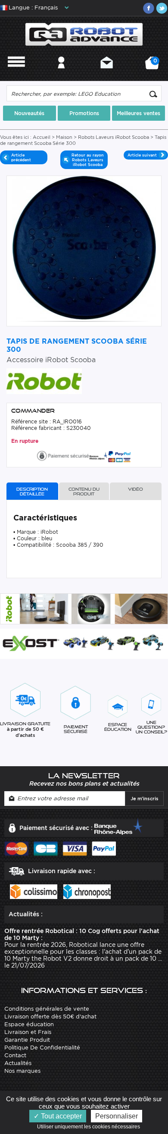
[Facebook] (148, 8)
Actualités (17, 1063)
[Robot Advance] (84, 34)
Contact (15, 1055)
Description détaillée (32, 491)
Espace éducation (29, 1024)
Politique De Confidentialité (42, 1047)
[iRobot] (44, 380)
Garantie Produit (27, 1040)
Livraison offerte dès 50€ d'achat (50, 1016)
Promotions (84, 113)
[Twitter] (161, 8)
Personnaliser (116, 1116)
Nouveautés (29, 113)
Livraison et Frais (27, 1032)
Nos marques (22, 1071)
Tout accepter (60, 1116)
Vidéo (135, 489)
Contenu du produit (84, 491)
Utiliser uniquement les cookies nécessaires (90, 1127)
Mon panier (153, 65)
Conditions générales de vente (46, 1009)
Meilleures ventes (138, 113)
